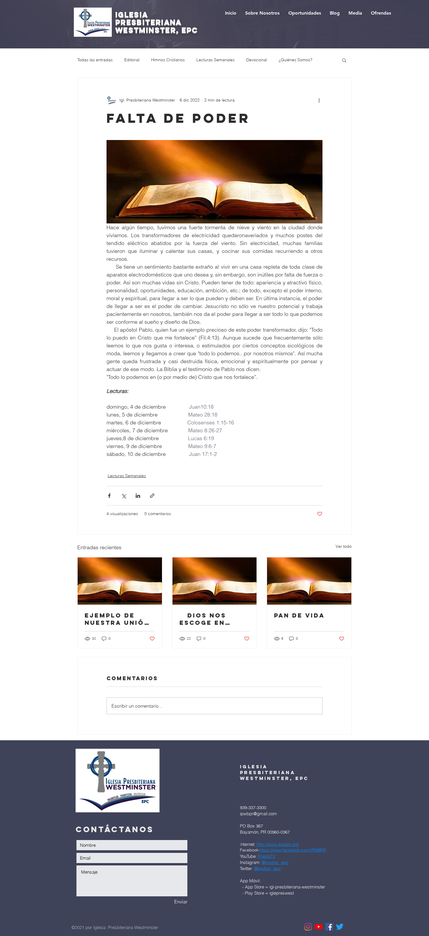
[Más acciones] (318, 100)
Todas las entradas (95, 59)
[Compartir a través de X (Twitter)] (123, 495)
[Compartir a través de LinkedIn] (138, 495)
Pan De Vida (299, 615)
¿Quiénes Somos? (295, 59)
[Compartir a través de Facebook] (109, 495)
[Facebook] (329, 926)
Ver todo (344, 546)
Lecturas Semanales (215, 59)
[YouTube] (318, 926)
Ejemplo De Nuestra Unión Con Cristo (117, 619)
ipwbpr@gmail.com (258, 813)
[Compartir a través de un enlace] (152, 495)
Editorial (131, 59)
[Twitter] (339, 926)
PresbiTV (266, 856)
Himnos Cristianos (168, 59)
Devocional (256, 59)
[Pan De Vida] (309, 581)
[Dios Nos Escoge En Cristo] (214, 581)
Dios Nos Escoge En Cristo (202, 619)
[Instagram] (308, 926)
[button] (344, 60)
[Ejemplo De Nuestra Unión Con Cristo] (120, 581)
